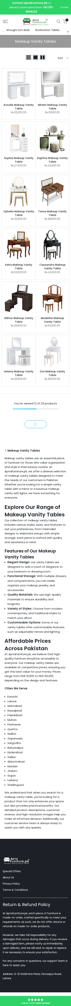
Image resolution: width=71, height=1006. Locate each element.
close (65, 7)
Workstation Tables (47, 30)
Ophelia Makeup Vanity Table (18, 213)
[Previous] (3, 31)
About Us (8, 878)
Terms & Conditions (15, 890)
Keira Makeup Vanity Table (18, 267)
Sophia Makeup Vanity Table (18, 160)
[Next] (68, 31)
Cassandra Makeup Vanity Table (52, 267)
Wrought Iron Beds (18, 30)
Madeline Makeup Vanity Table (52, 320)
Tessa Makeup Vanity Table (52, 213)
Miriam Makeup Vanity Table (52, 107)
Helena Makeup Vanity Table (18, 373)
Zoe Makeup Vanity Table (52, 373)
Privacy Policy (11, 884)
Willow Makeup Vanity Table (18, 320)
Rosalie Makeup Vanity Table (19, 107)
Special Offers (12, 871)
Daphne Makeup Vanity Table (52, 160)
